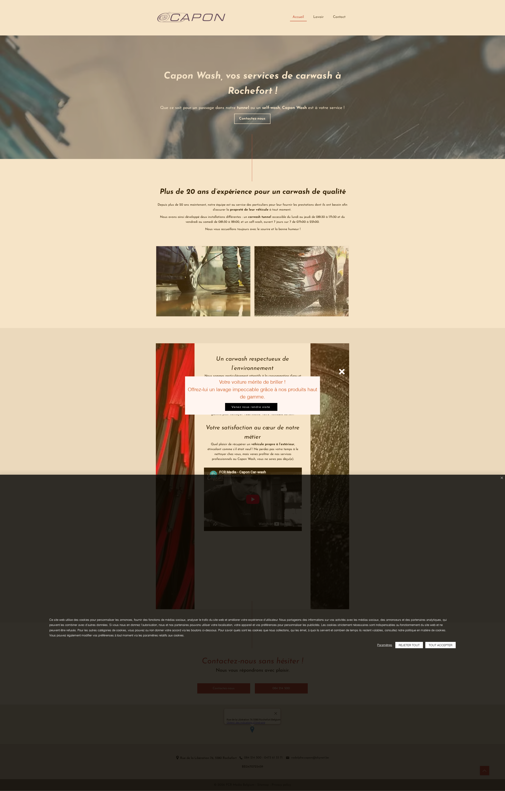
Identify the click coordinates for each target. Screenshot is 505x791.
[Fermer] (501, 478)
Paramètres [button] (384, 645)
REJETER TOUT (409, 645)
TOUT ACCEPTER (440, 645)
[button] (342, 372)
